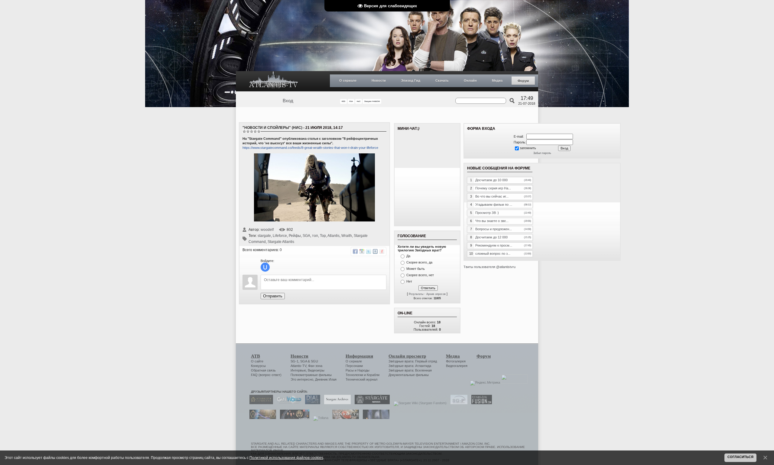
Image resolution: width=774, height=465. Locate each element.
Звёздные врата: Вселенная (410, 370)
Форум (523, 81)
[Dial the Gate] (311, 403)
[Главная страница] (273, 81)
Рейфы (295, 236)
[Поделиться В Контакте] (375, 251)
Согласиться (740, 457)
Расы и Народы (357, 370)
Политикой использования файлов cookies (286, 458)
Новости (379, 80)
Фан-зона (315, 366)
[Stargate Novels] (371, 403)
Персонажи (354, 366)
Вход (288, 100)
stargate (264, 236)
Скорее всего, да (419, 262)
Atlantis (333, 236)
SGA (306, 236)
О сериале (347, 80)
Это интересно (302, 379)
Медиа (497, 80)
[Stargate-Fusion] (480, 403)
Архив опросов (436, 294)
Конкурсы (258, 366)
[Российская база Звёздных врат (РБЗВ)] (293, 418)
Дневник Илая (326, 379)
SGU (314, 361)
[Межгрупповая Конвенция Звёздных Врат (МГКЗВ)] (261, 418)
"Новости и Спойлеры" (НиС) (272, 128)
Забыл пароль (542, 153)
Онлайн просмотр (407, 356)
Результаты (416, 294)
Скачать (442, 80)
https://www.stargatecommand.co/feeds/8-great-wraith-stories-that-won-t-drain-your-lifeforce (310, 147)
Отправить (272, 296)
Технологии (354, 375)
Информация (359, 356)
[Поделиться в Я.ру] (381, 251)
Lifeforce (280, 236)
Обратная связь (263, 370)
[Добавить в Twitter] (368, 251)
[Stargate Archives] (336, 403)
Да (408, 256)
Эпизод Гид (410, 80)
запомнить (528, 148)
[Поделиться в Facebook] (355, 251)
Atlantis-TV (298, 366)
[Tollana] (319, 418)
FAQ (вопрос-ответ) (266, 375)
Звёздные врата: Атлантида (410, 366)
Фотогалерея (456, 361)
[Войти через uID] (265, 267)
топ (315, 236)
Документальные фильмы (409, 375)
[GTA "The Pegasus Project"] (374, 418)
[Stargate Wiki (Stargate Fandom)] (419, 403)
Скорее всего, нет (420, 275)
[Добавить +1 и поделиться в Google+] (361, 251)
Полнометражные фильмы (311, 375)
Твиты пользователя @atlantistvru (489, 267)
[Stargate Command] (259, 403)
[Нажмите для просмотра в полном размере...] (314, 220)
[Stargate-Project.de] (457, 403)
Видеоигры (316, 370)
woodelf (267, 230)
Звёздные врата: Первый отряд (413, 361)
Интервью (298, 370)
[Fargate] (344, 418)
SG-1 (294, 361)
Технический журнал (361, 379)
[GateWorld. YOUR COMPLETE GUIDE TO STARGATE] (287, 403)
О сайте (257, 361)
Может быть (415, 268)
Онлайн (470, 80)
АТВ (255, 356)
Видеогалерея (456, 366)
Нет (409, 281)
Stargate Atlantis (281, 242)
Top (323, 236)
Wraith (346, 236)
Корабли (373, 375)
